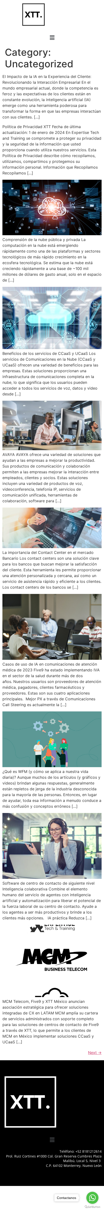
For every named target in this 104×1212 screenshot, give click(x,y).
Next (95, 1052)
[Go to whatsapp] (92, 1198)
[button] (52, 37)
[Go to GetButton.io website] (92, 1207)
